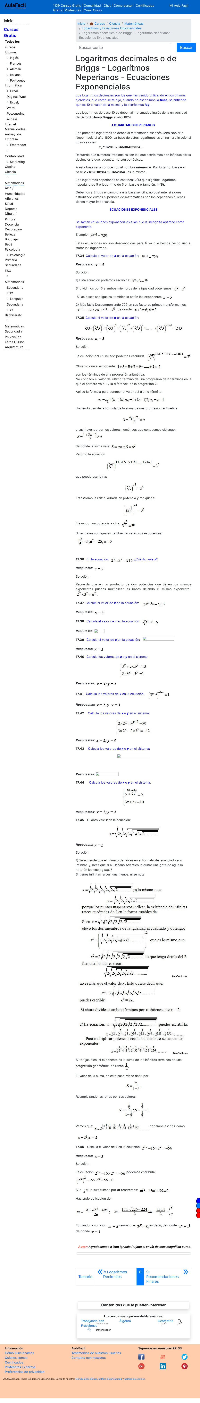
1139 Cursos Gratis (67, 5)
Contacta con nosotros (88, 1358)
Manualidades (15, 129)
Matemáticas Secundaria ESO (14, 287)
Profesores (73, 10)
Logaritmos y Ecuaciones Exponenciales (111, 28)
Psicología (12, 249)
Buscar (186, 47)
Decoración (13, 229)
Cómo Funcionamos (19, 1353)
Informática (13, 85)
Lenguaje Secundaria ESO (15, 304)
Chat (107, 5)
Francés (15, 63)
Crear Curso (93, 10)
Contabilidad (14, 156)
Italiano (15, 75)
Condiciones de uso (86, 1378)
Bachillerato (13, 315)
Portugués (17, 80)
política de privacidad (110, 1378)
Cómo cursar (123, 5)
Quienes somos (16, 1358)
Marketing (17, 162)
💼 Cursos (97, 23)
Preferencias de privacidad (25, 1372)
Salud (9, 204)
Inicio (8, 20)
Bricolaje (11, 239)
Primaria (11, 260)
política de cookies (134, 1378)
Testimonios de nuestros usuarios (96, 1353)
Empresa (11, 139)
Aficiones (12, 198)
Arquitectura (14, 347)
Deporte (11, 209)
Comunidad (92, 5)
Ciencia (10, 172)
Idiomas (10, 52)
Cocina (10, 167)
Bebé (8, 244)
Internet (10, 124)
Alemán (15, 69)
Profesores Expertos (20, 1367)
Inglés (14, 58)
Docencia (12, 224)
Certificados (14, 1362)
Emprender (18, 145)
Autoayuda (13, 134)
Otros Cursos (14, 342)
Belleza (10, 234)
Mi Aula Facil (179, 5)
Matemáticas (14, 183)
